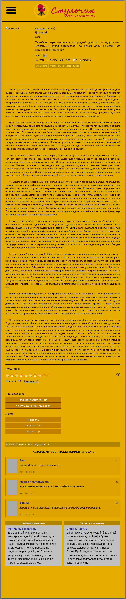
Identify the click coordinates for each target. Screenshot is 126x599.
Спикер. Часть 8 (77, 529)
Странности (41, 65)
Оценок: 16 (31, 381)
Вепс (23, 460)
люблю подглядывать (34, 481)
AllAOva (25, 503)
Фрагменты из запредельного (64, 65)
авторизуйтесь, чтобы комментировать (64, 451)
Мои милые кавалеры (22, 529)
